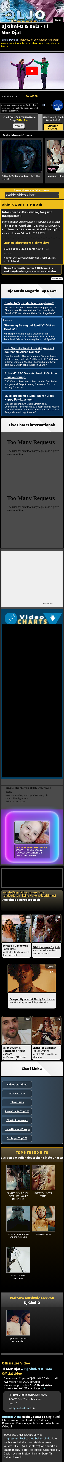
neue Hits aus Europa (17, 1129)
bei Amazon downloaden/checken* (39, 40)
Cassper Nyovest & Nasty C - (32, 999)
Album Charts (17, 1093)
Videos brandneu (17, 1085)
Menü (58, 20)
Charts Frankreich (17, 1120)
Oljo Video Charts (21, 1408)
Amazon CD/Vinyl (53, 127)
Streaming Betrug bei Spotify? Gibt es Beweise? (29, 327)
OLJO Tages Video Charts (19, 249)
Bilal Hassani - (46, 947)
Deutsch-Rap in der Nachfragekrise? (29, 303)
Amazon (19, 126)
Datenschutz (43, 1439)
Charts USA (17, 1102)
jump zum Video (10, 40)
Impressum (11, 1439)
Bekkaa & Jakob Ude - (16, 947)
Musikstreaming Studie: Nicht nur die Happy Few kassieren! (29, 397)
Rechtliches (27, 1439)
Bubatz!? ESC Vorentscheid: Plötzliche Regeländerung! (30, 375)
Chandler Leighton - (46, 1049)
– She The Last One (21, 177)
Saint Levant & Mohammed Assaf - (14, 1051)
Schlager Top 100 (17, 1138)
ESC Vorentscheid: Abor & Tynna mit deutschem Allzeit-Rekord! (29, 350)
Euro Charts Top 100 (17, 1111)
